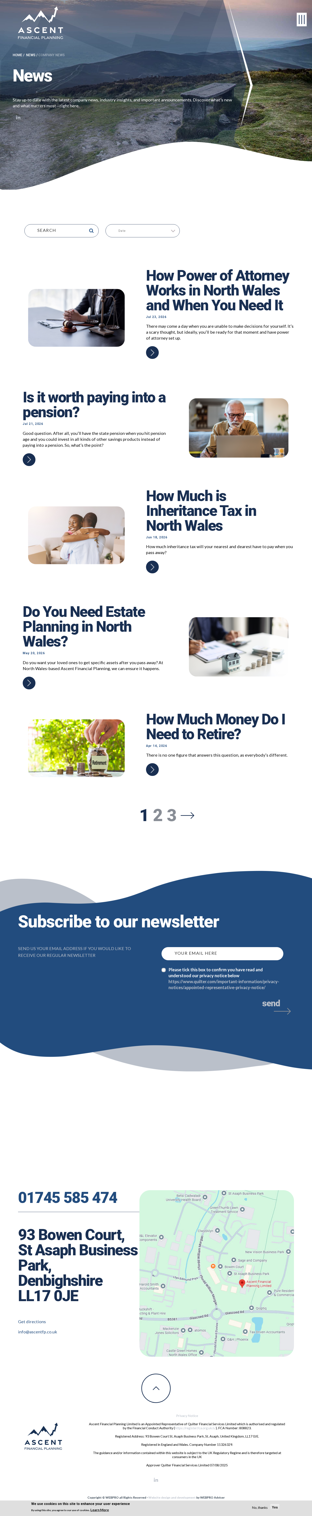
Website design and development (172, 1497)
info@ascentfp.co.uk (37, 1331)
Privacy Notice (187, 1416)
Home (17, 55)
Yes (275, 1507)
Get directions (32, 1321)
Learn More (99, 1510)
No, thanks (260, 1507)
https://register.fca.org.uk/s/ (195, 1428)
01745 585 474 (67, 1198)
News (30, 55)
